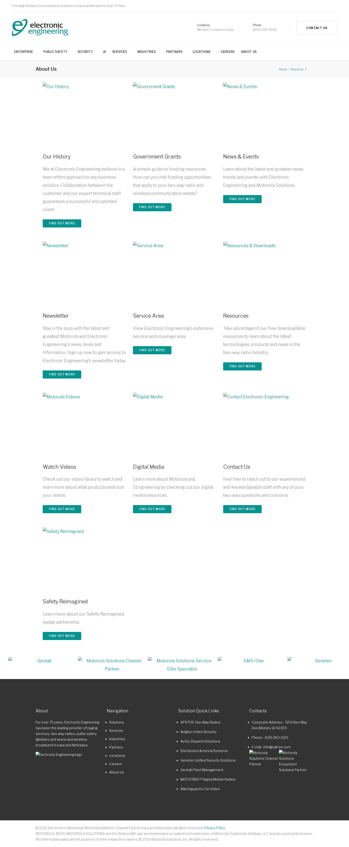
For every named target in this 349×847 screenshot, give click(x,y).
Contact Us (316, 28)
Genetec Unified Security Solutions (208, 760)
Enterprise (23, 52)
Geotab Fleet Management (201, 770)
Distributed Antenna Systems (204, 751)
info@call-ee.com (277, 747)
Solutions (116, 722)
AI (104, 52)
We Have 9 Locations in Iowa (215, 29)
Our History (57, 156)
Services (119, 52)
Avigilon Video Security (198, 732)
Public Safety (55, 52)
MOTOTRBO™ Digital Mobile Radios (208, 779)
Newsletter (56, 316)
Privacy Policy (214, 828)
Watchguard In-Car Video (200, 789)
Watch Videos (59, 467)
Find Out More (62, 223)
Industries (146, 52)
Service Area (148, 316)
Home (283, 69)
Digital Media (148, 467)
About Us (249, 52)
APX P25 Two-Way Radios (200, 722)
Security (85, 52)
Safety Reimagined (65, 601)
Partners (174, 52)
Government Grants (157, 156)
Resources (236, 316)
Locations (201, 52)
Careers (228, 52)
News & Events (241, 156)
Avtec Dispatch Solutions (200, 741)
